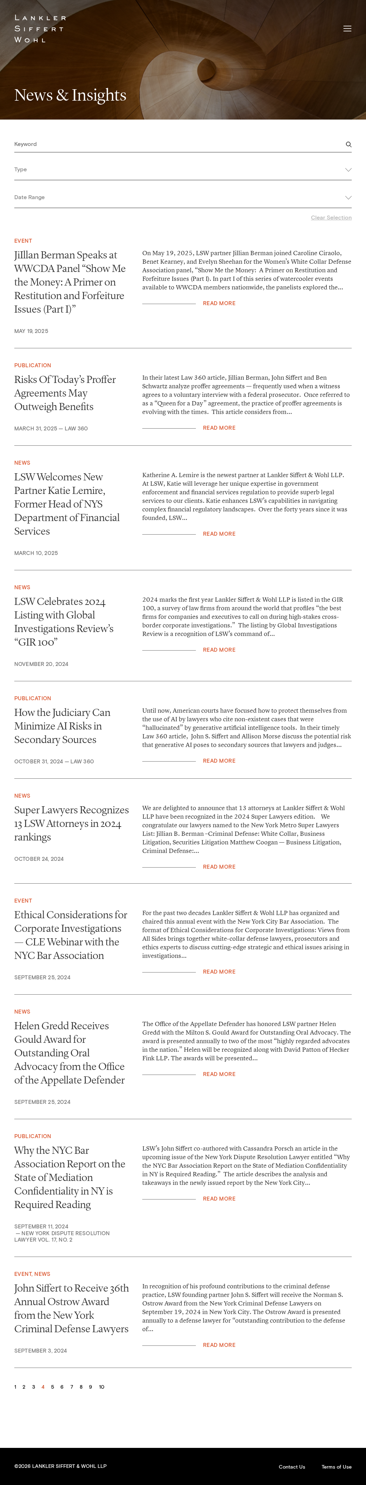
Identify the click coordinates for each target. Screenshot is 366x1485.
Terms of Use (337, 1467)
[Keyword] (183, 146)
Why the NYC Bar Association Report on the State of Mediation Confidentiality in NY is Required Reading (69, 1177)
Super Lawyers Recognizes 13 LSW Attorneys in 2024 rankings (71, 823)
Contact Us (292, 1467)
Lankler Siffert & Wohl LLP (40, 29)
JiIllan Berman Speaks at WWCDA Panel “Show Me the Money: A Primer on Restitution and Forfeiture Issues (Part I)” (70, 281)
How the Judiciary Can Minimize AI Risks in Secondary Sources (62, 726)
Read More (219, 303)
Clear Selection (331, 218)
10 (102, 1387)
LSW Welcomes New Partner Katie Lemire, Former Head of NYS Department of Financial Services (67, 503)
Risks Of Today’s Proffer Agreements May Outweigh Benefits (65, 393)
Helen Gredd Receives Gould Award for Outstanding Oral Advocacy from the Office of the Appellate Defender (69, 1052)
